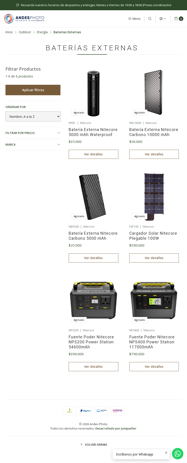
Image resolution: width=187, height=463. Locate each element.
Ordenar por (15, 107)
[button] (93, 444)
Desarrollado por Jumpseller (115, 428)
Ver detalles (93, 154)
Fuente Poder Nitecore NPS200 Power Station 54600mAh (91, 342)
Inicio (9, 32)
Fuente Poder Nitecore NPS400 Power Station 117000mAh (152, 342)
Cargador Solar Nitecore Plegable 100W (153, 236)
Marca (10, 144)
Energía (42, 32)
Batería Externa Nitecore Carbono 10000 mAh (153, 132)
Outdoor (25, 32)
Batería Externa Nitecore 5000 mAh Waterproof (93, 132)
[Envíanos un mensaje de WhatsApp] (177, 453)
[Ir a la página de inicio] (24, 18)
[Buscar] (150, 18)
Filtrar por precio (20, 133)
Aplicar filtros (33, 90)
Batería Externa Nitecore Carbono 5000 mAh (93, 236)
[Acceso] (162, 18)
